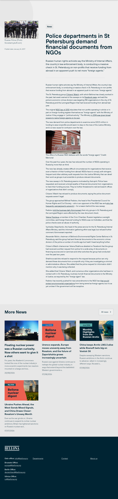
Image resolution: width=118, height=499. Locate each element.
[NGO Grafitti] (79, 142)
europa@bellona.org (13, 465)
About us (93, 458)
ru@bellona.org (11, 479)
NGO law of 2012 (62, 110)
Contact (64, 458)
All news (104, 312)
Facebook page (90, 97)
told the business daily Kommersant (67, 210)
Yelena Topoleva (52, 217)
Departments (38, 458)
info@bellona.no (21, 458)
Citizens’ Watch (72, 94)
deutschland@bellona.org (15, 472)
